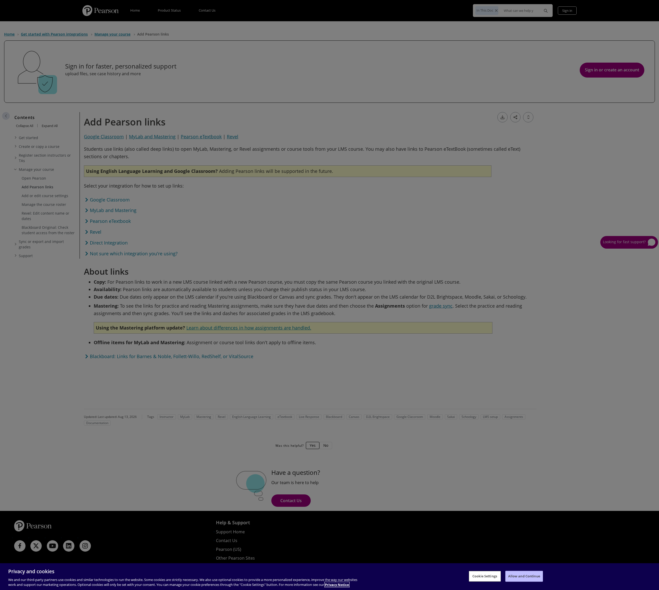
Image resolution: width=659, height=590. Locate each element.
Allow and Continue (524, 576)
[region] (329, 576)
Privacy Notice (337, 584)
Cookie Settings (484, 576)
